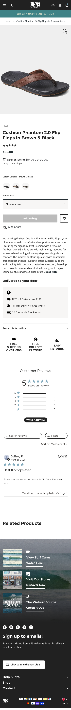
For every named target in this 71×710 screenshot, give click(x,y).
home (6, 21)
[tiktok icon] (24, 627)
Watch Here (34, 563)
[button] (11, 5)
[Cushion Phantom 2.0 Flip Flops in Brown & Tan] (16, 186)
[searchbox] (23, 436)
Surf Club (49, 13)
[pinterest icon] (18, 627)
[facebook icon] (5, 627)
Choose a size (13, 204)
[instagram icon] (11, 627)
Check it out (35, 607)
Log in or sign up (14, 163)
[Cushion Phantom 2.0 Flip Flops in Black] (6, 186)
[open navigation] (4, 5)
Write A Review (35, 419)
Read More (51, 272)
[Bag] (66, 5)
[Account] (59, 5)
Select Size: (9, 195)
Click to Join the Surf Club (25, 664)
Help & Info (11, 677)
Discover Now (35, 585)
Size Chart (14, 227)
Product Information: (15, 328)
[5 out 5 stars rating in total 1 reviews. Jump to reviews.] (10, 145)
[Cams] (53, 5)
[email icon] (31, 627)
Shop (6, 682)
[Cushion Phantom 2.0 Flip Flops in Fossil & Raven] (25, 186)
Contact (9, 688)
